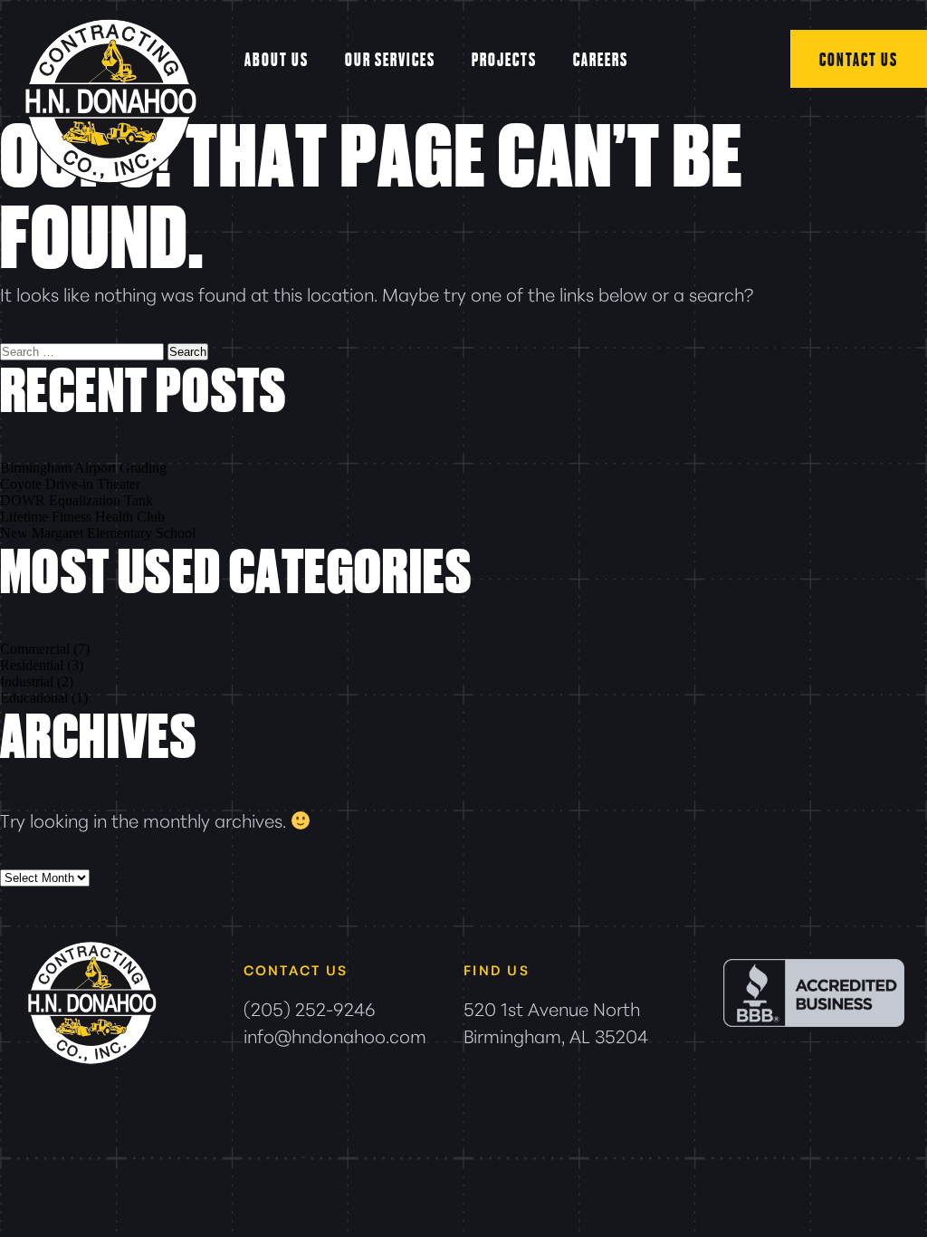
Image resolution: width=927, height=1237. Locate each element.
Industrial (26, 681)
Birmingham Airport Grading (83, 467)
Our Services (390, 59)
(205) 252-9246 (310, 1008)
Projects (504, 59)
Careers (600, 59)
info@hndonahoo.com (335, 1035)
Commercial (35, 649)
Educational (34, 697)
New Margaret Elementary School (98, 533)
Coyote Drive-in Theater (70, 484)
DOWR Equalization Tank (76, 500)
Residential (31, 665)
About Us (276, 59)
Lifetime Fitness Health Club (82, 516)
